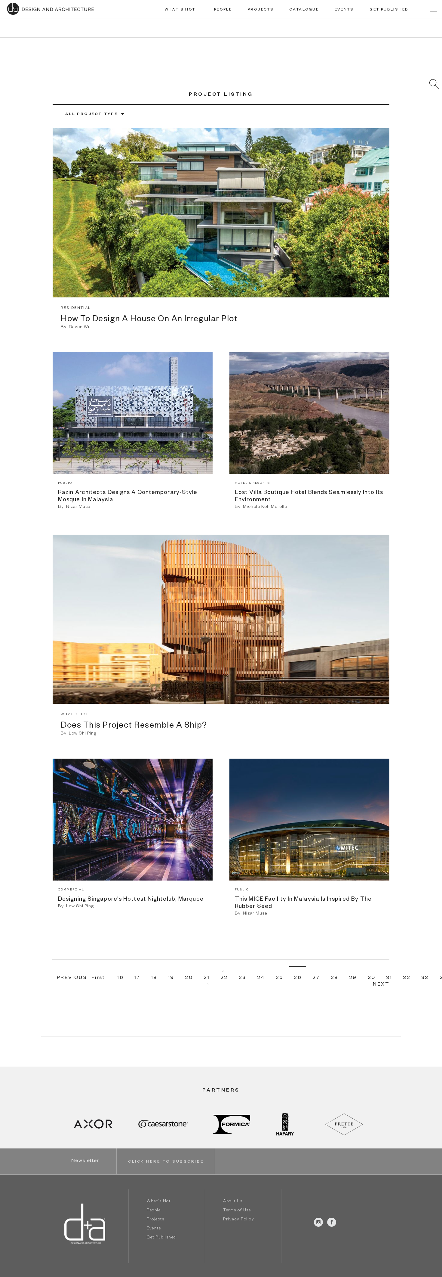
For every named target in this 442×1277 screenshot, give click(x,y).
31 (389, 978)
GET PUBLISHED (389, 10)
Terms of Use (237, 1211)
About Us (232, 1202)
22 (224, 978)
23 (242, 978)
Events (154, 1229)
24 (261, 978)
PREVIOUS (72, 978)
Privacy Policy (238, 1220)
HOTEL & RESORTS (252, 483)
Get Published (161, 1238)
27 (316, 978)
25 (279, 978)
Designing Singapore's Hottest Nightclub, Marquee (131, 900)
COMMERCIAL (71, 890)
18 (154, 978)
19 (171, 978)
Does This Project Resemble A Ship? (134, 726)
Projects (155, 1220)
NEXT (381, 985)
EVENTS (344, 10)
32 (406, 978)
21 (207, 978)
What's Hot (158, 1202)
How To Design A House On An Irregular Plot (149, 320)
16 (120, 978)
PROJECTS (261, 10)
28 (334, 978)
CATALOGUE (304, 10)
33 (425, 978)
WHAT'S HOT (180, 10)
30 (372, 978)
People (154, 1211)
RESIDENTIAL (76, 308)
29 (353, 978)
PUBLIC (65, 483)
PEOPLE (223, 10)
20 (189, 978)
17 (137, 978)
